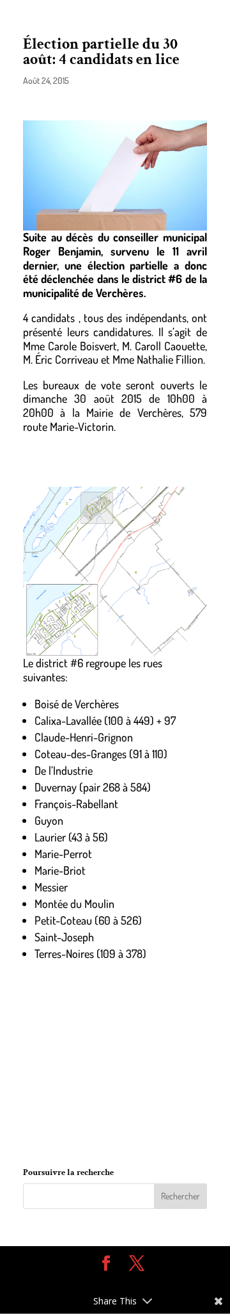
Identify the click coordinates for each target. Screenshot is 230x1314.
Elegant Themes (105, 1283)
